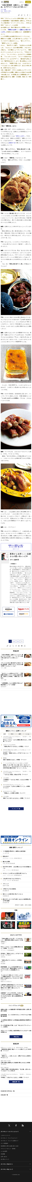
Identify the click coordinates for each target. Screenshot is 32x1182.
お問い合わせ (4, 1156)
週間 (20, 734)
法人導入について (5, 1159)
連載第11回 (12, 143)
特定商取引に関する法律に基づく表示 (9, 1146)
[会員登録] (28, 2)
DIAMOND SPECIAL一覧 (8, 1091)
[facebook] (16, 1126)
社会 (2, 11)
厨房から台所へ (7, 11)
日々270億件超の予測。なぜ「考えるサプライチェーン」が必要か (16, 1026)
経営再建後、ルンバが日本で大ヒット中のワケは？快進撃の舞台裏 (16, 1015)
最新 (4, 734)
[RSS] (23, 1126)
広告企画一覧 (4, 1095)
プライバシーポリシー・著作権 (8, 1148)
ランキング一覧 (16, 809)
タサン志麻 (3, 9)
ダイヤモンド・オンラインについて (10, 1131)
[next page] (21, 641)
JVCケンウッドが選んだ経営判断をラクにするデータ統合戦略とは (16, 1031)
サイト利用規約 (4, 1143)
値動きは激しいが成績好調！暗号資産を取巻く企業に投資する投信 (16, 1010)
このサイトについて (5, 1135)
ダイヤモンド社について (7, 1169)
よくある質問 (4, 1151)
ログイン (22, 1)
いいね (27, 734)
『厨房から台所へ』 (20, 136)
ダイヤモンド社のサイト (7, 1164)
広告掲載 (3, 1154)
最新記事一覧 (16, 1082)
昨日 (12, 734)
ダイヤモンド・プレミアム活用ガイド (9, 1140)
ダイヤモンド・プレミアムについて (9, 1138)
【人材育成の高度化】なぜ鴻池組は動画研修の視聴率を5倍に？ (16, 1020)
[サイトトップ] (6, 2)
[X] (9, 1126)
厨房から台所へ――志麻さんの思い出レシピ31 (20, 555)
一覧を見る (16, 1037)
